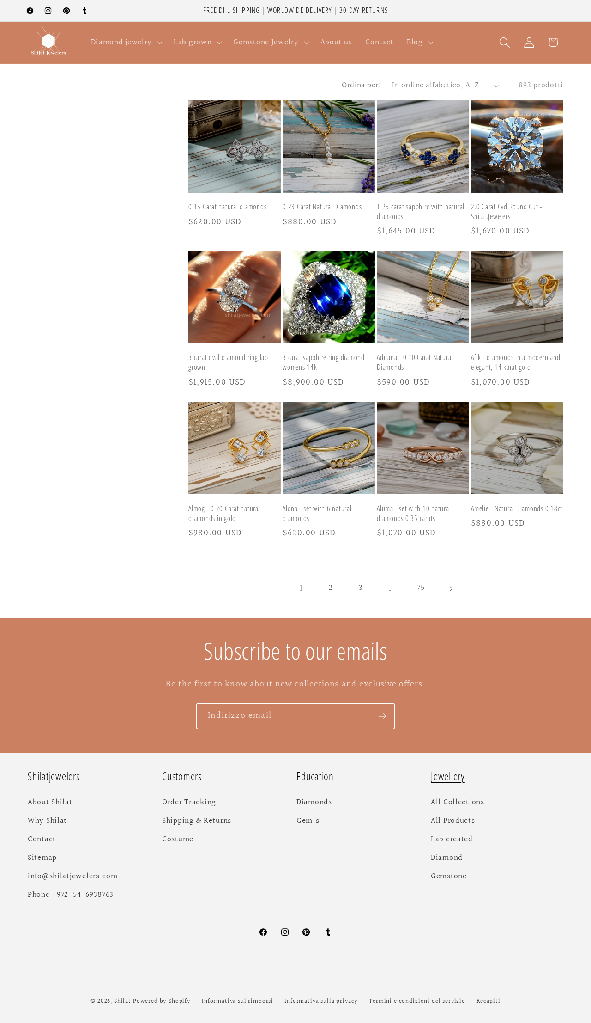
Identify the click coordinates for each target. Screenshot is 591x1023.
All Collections (457, 802)
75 (420, 588)
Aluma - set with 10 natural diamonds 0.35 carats (414, 513)
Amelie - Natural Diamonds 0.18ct (516, 508)
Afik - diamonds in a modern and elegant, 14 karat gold (515, 362)
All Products (453, 821)
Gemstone (449, 876)
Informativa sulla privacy (321, 1001)
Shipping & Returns (196, 821)
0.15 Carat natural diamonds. (228, 207)
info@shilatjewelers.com (73, 876)
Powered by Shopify (162, 1001)
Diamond (447, 858)
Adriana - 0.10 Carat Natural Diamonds (415, 362)
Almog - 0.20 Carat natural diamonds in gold (224, 513)
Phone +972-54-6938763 (71, 895)
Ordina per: (361, 86)
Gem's (308, 821)
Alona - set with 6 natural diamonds (317, 513)
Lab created (452, 839)
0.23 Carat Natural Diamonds (322, 207)
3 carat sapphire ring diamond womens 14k (324, 362)
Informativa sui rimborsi (237, 1001)
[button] (125, 42)
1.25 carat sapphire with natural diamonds (420, 211)
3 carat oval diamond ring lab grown (228, 362)
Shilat (123, 1001)
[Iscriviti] (382, 716)
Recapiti (488, 1001)
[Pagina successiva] (451, 588)
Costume (177, 839)
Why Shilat (47, 821)
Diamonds (314, 802)
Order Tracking (189, 802)
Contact (42, 839)
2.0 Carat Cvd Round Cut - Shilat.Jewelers (506, 211)
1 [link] (301, 589)
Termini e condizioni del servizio (417, 1001)
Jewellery (448, 776)
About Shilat (50, 802)
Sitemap (42, 858)
